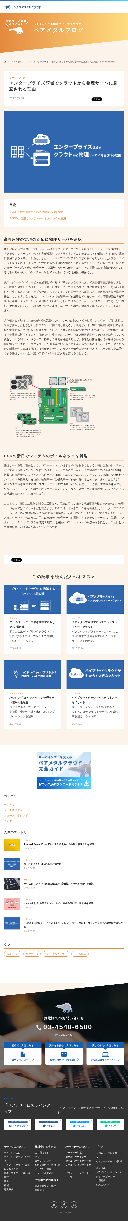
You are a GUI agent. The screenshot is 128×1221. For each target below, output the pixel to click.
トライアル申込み (44, 1173)
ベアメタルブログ (20, 61)
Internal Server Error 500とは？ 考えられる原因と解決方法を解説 (59, 844)
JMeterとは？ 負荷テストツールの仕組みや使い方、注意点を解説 (58, 903)
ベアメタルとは (12, 1152)
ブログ (99, 1146)
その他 (8, 820)
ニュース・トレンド (16, 815)
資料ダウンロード (44, 1160)
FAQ (37, 1156)
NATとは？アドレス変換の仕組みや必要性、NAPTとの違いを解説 (59, 883)
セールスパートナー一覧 (78, 1160)
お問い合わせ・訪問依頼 (47, 1164)
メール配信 (80, 954)
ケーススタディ (18, 77)
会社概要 (101, 1168)
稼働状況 (39, 1190)
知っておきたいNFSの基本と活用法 (43, 864)
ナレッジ (14, 618)
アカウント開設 (43, 1169)
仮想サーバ (12, 954)
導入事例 (9, 1189)
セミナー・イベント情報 (109, 1161)
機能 (6, 1185)
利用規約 (101, 1180)
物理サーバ (32, 954)
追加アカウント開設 (45, 1185)
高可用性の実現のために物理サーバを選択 (37, 212)
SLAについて (103, 1184)
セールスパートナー (76, 1156)
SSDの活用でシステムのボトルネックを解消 (39, 218)
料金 (6, 1181)
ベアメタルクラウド (56, 954)
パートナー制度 (74, 1152)
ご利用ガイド (42, 1152)
